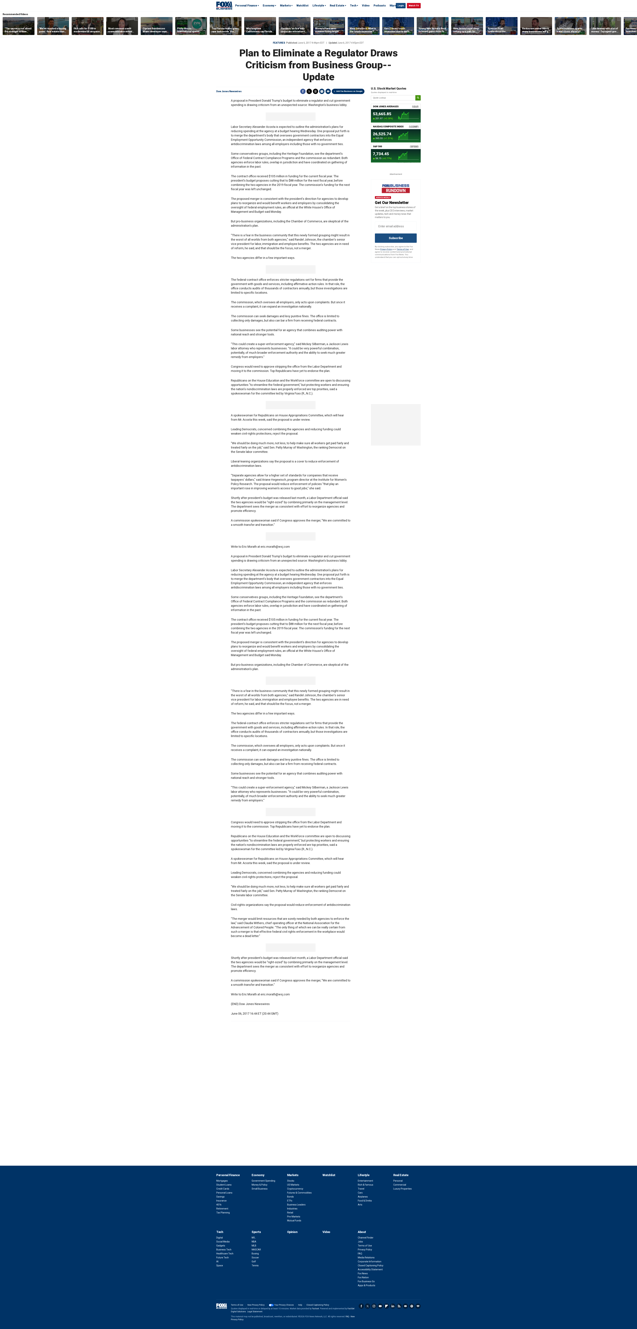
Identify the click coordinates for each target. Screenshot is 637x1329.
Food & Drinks (365, 1200)
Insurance (221, 1200)
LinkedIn (392, 1306)
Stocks (290, 1180)
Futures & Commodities (299, 1192)
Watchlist (302, 5)
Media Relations (366, 1257)
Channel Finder (365, 1237)
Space (219, 1265)
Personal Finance (246, 5)
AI (217, 1261)
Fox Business (224, 5)
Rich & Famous (365, 1184)
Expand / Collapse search (392, 5)
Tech (353, 5)
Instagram (374, 1306)
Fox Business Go (366, 1281)
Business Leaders (296, 1204)
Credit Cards (222, 1188)
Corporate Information (369, 1261)
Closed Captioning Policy (370, 1265)
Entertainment (365, 1180)
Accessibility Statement (370, 1269)
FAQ (360, 1253)
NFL (253, 1237)
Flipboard (386, 1306)
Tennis (255, 1265)
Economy (268, 5)
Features (279, 42)
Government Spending (263, 1180)
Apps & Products (366, 1285)
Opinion (292, 1232)
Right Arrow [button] (631, 26)
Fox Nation (363, 1277)
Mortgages (222, 1180)
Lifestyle (318, 5)
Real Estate (337, 5)
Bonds (290, 1196)
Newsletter (405, 1306)
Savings (220, 1196)
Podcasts (380, 5)
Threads (315, 91)
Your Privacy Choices (284, 1305)
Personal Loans (224, 1192)
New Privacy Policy (256, 1305)
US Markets (293, 1184)
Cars (360, 1192)
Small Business (260, 1188)
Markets (285, 5)
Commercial (399, 1184)
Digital (219, 1237)
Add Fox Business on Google (349, 91)
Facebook (303, 91)
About (362, 1232)
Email (328, 91)
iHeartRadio (418, 1306)
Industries (292, 1208)
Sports (256, 1232)
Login (401, 5)
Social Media (223, 1241)
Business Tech (223, 1249)
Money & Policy (259, 1184)
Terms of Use (403, 249)
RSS (399, 1306)
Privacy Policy (386, 249)
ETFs (289, 1200)
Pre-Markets (293, 1216)
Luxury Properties (402, 1188)
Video (366, 5)
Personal (398, 1180)
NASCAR (256, 1249)
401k (218, 1204)
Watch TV (414, 5)
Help (300, 1305)
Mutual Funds (294, 1220)
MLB (254, 1245)
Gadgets (220, 1245)
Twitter (309, 91)
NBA (254, 1241)
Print (321, 91)
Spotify (411, 1306)
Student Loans (224, 1184)
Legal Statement (254, 1311)
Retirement (222, 1208)
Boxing (255, 1253)
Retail (290, 1212)
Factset (315, 1308)
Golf (254, 1261)
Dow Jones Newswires (229, 91)
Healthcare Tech (224, 1253)
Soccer (255, 1257)
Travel (361, 1188)
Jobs (360, 1241)
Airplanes (363, 1196)
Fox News (363, 1273)
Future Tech (222, 1257)
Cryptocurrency (295, 1188)
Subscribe (396, 238)
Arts (360, 1204)
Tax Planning (223, 1212)
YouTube (380, 1306)
